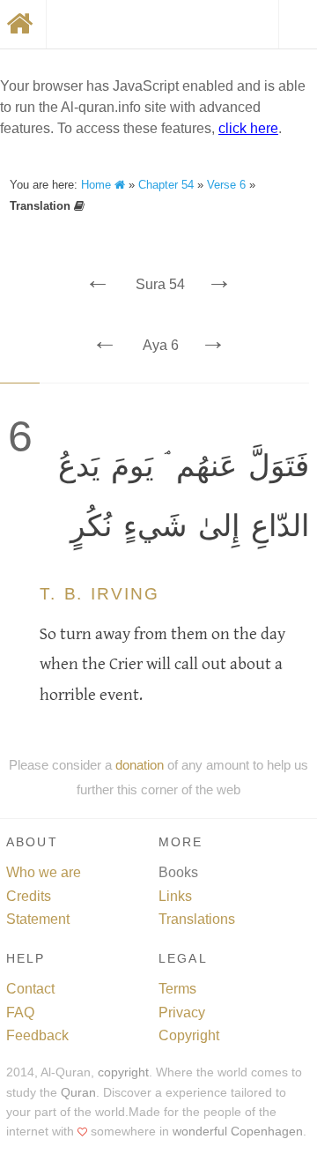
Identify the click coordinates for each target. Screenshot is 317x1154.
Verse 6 (226, 184)
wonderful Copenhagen (238, 1131)
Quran (78, 1092)
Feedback (37, 1035)
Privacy (181, 1012)
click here (248, 128)
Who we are (43, 872)
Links (175, 896)
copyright (123, 1072)
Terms (177, 988)
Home (97, 184)
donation (139, 764)
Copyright (188, 1035)
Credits (28, 896)
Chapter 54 (166, 184)
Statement (38, 919)
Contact (30, 988)
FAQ (20, 1012)
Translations (196, 919)
